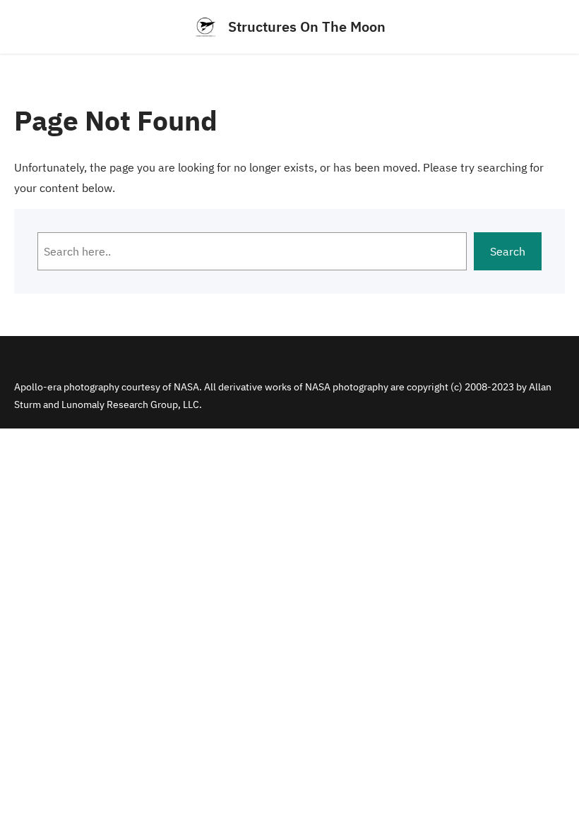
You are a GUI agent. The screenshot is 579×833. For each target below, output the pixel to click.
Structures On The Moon (307, 26)
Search (507, 251)
